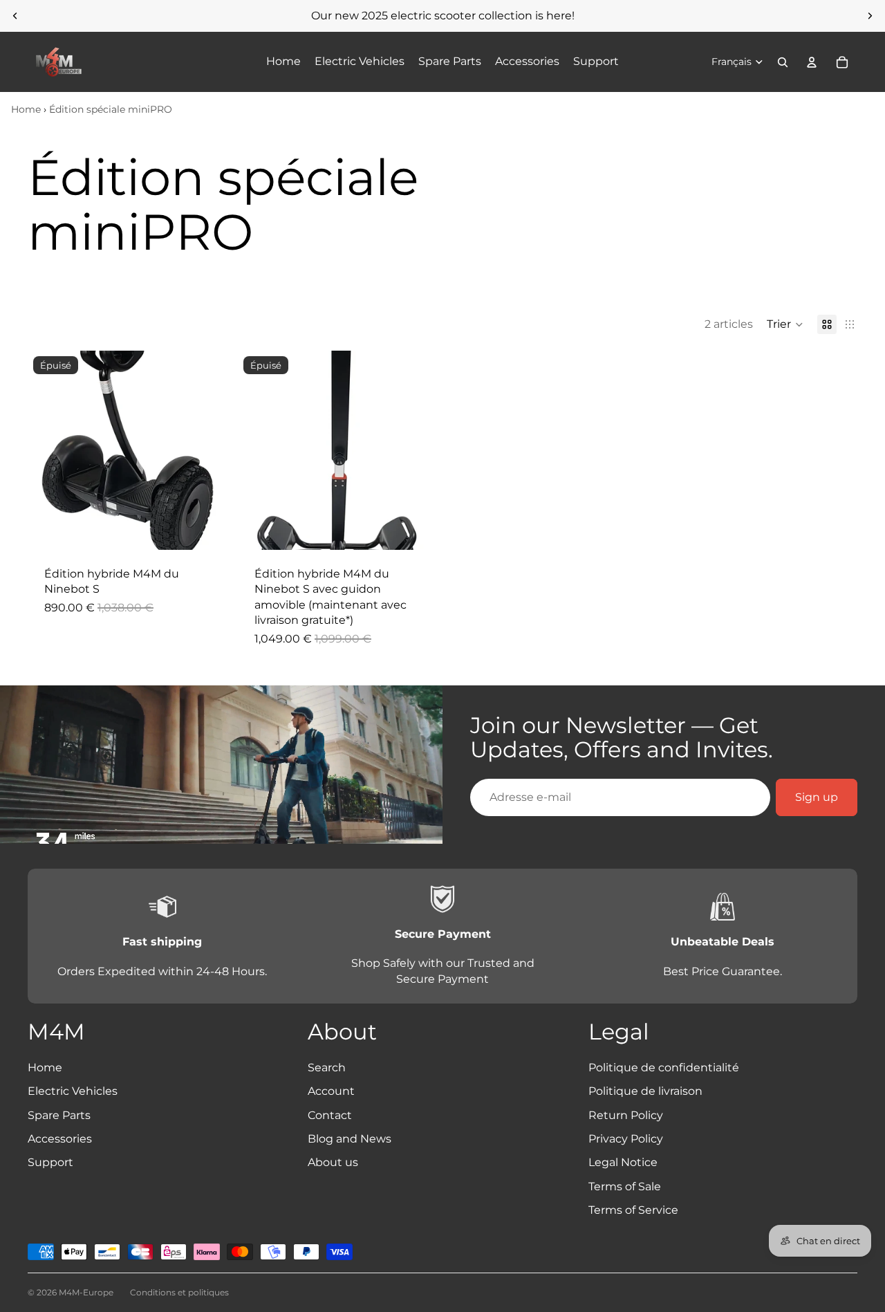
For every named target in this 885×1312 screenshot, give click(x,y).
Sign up (816, 797)
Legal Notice (623, 1162)
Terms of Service (633, 1210)
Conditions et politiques (179, 1292)
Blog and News (349, 1138)
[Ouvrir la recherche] (782, 62)
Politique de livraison (645, 1091)
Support (50, 1162)
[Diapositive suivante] (870, 16)
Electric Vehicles (73, 1091)
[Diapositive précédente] (15, 16)
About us (333, 1162)
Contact (330, 1115)
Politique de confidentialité (663, 1067)
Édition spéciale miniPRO (110, 109)
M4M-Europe (86, 1292)
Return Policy (625, 1115)
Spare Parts (59, 1115)
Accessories (60, 1138)
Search (327, 1067)
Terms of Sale (624, 1186)
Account (331, 1091)
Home (26, 109)
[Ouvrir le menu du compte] (811, 62)
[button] (785, 324)
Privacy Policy (625, 1138)
